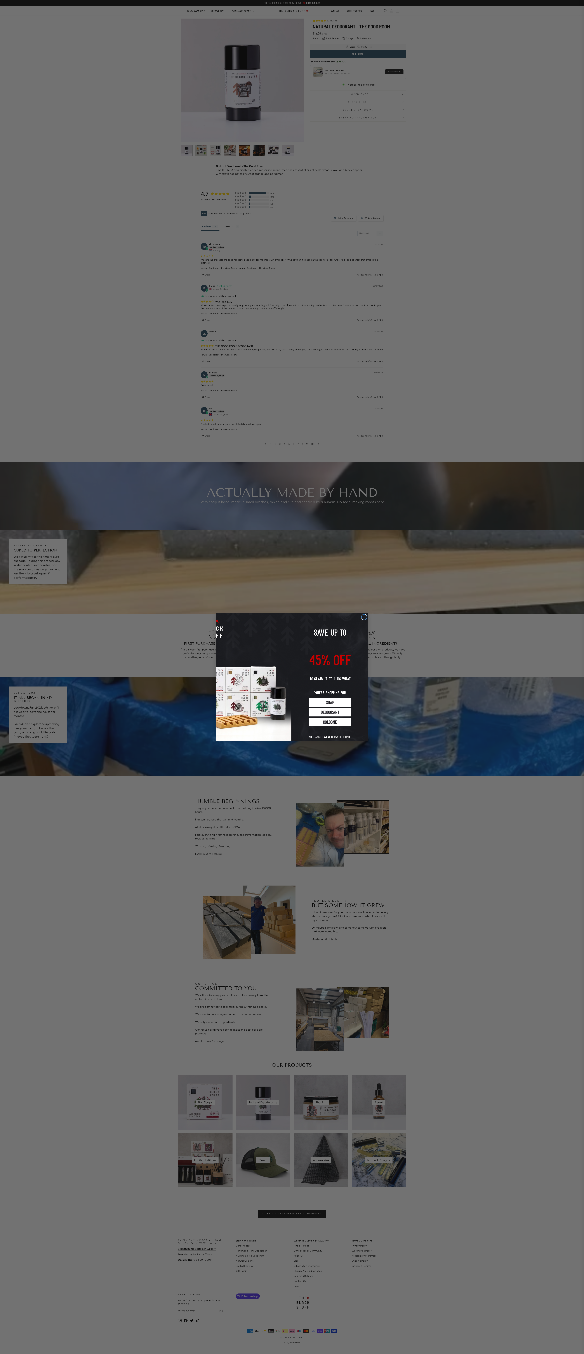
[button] (330, 702)
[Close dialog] (364, 617)
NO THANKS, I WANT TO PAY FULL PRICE (330, 734)
